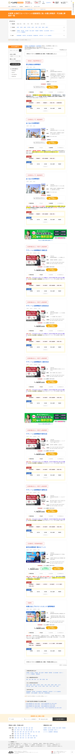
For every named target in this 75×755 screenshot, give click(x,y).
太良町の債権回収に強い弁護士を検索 (48, 706)
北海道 (16, 727)
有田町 (43, 686)
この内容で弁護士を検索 (15, 64)
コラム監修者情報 (11, 746)
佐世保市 (31, 308)
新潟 (28, 731)
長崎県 (28, 308)
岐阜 (18, 731)
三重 (23, 731)
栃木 (32, 729)
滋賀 (23, 733)
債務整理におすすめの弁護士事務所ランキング (38, 746)
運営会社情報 (35, 743)
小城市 (36, 27)
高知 (36, 735)
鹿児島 (43, 679)
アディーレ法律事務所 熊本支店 (36, 434)
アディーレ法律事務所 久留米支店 (37, 362)
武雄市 (33, 27)
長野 (31, 731)
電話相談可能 (35, 35)
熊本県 (28, 436)
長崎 (32, 679)
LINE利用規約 (38, 45)
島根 (18, 735)
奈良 (26, 733)
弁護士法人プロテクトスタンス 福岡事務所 (40, 606)
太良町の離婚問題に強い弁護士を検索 (33, 703)
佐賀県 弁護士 (17, 9)
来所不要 (24, 35)
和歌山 (29, 733)
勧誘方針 (16, 746)
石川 (36, 731)
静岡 (20, 731)
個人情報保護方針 (32, 45)
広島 (23, 735)
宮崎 (40, 679)
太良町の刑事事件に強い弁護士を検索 (33, 706)
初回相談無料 (19, 35)
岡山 (20, 735)
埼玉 (21, 729)
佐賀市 (18, 27)
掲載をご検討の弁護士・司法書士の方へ (14, 744)
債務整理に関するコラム (56, 744)
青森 (19, 727)
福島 (32, 727)
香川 (31, 735)
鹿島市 (43, 27)
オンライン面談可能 (47, 35)
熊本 (35, 679)
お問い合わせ (49, 744)
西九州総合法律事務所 (33, 64)
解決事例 (21, 6)
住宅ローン (52, 30)
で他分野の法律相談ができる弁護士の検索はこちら (19, 39)
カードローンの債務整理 (21, 32)
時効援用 (36, 30)
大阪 (15, 733)
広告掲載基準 (21, 746)
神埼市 (40, 27)
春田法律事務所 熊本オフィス (36, 547)
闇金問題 (41, 30)
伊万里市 (28, 27)
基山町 (32, 686)
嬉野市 (47, 27)
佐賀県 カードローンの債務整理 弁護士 (26, 9)
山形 (29, 727)
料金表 (41, 92)
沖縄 (46, 679)
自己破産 (26, 30)
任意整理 (18, 30)
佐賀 (30, 679)
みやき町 (39, 686)
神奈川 (18, 729)
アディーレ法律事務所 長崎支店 (36, 250)
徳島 (28, 735)
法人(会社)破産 (46, 30)
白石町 (54, 686)
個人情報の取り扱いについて (40, 744)
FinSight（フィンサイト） (28, 743)
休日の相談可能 (29, 35)
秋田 (27, 727)
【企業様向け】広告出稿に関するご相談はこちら (54, 746)
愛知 (15, 731)
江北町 (50, 686)
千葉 (24, 729)
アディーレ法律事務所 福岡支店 (36, 490)
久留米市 (31, 364)
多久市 (59, 684)
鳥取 (15, 735)
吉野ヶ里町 (28, 686)
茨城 (27, 729)
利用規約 (26, 45)
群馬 (29, 729)
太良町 (57, 686)
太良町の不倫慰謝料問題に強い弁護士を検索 (53, 707)
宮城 (24, 727)
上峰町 (36, 686)
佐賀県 (28, 67)
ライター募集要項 (32, 744)
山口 (26, 735)
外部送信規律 (27, 746)
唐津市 (21, 27)
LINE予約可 (41, 35)
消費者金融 (55, 731)
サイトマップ (58, 743)
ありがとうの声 (37, 6)
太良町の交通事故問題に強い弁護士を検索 (49, 703)
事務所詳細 (31, 92)
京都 (20, 733)
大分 (38, 679)
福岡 (27, 679)
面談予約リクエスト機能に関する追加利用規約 (15, 747)
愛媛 (34, 735)
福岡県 (28, 364)
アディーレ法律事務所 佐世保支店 (37, 306)
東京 (15, 729)
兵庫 (18, 733)
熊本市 (31, 436)
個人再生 (22, 30)
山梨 (26, 731)
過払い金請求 (32, 30)
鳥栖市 (25, 27)
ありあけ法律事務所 (32, 123)
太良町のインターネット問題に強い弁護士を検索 (35, 707)
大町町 (47, 686)
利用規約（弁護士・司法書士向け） (48, 743)
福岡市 (31, 492)
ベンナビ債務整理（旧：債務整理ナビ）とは (15, 743)
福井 (39, 731)
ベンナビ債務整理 (11, 9)
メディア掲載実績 (25, 744)
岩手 (21, 727)
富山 (34, 731)
